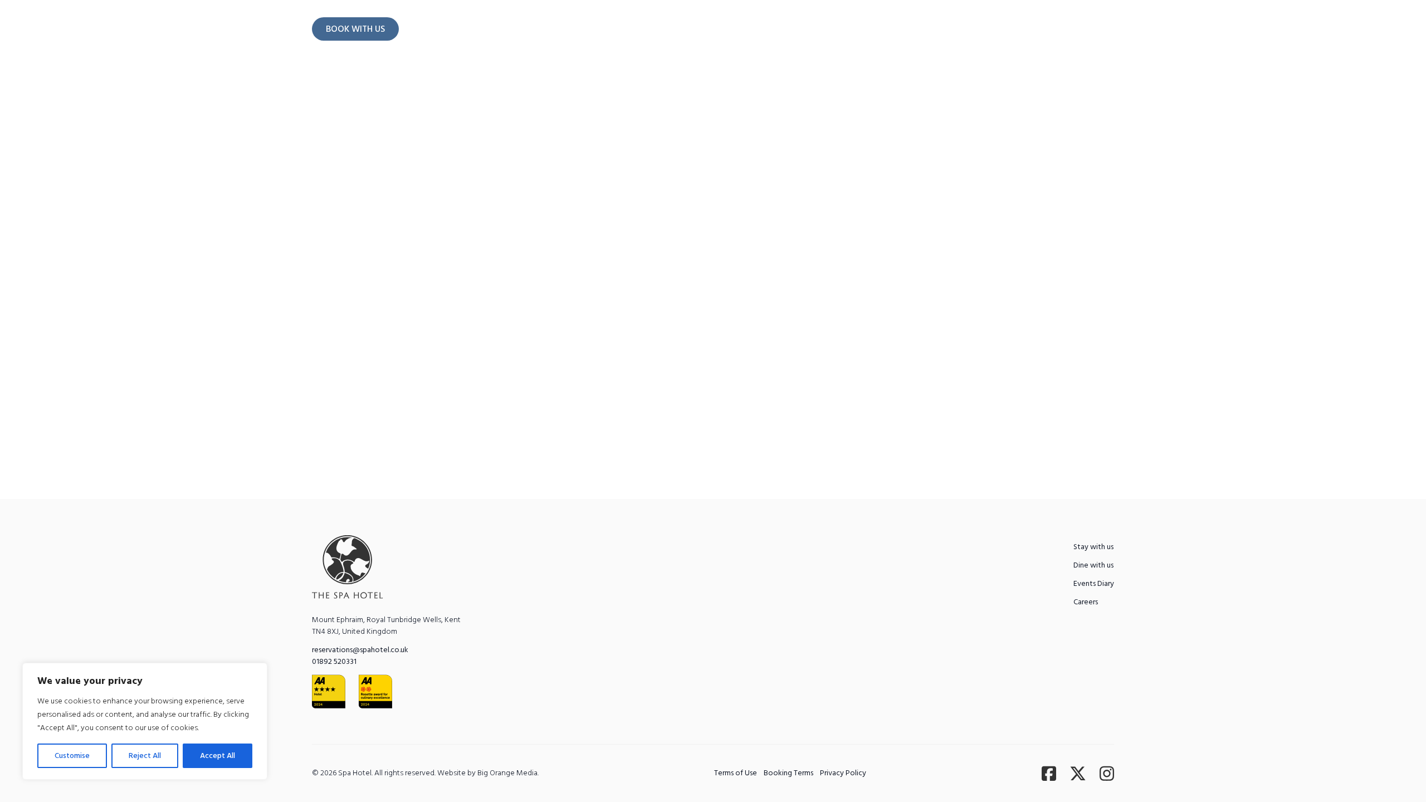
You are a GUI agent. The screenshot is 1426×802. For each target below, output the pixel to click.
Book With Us (355, 29)
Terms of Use (735, 773)
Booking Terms (788, 773)
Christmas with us (717, 72)
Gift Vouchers (1015, 72)
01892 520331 (334, 661)
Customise (72, 755)
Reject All (145, 755)
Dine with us (578, 72)
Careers (1085, 602)
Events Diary (947, 72)
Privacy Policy (843, 773)
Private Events (870, 72)
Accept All (217, 755)
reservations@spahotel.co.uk (360, 650)
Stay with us (1093, 546)
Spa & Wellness (499, 72)
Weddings (647, 72)
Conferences (792, 72)
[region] (144, 721)
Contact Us (1074, 29)
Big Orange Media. (508, 773)
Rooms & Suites (414, 72)
